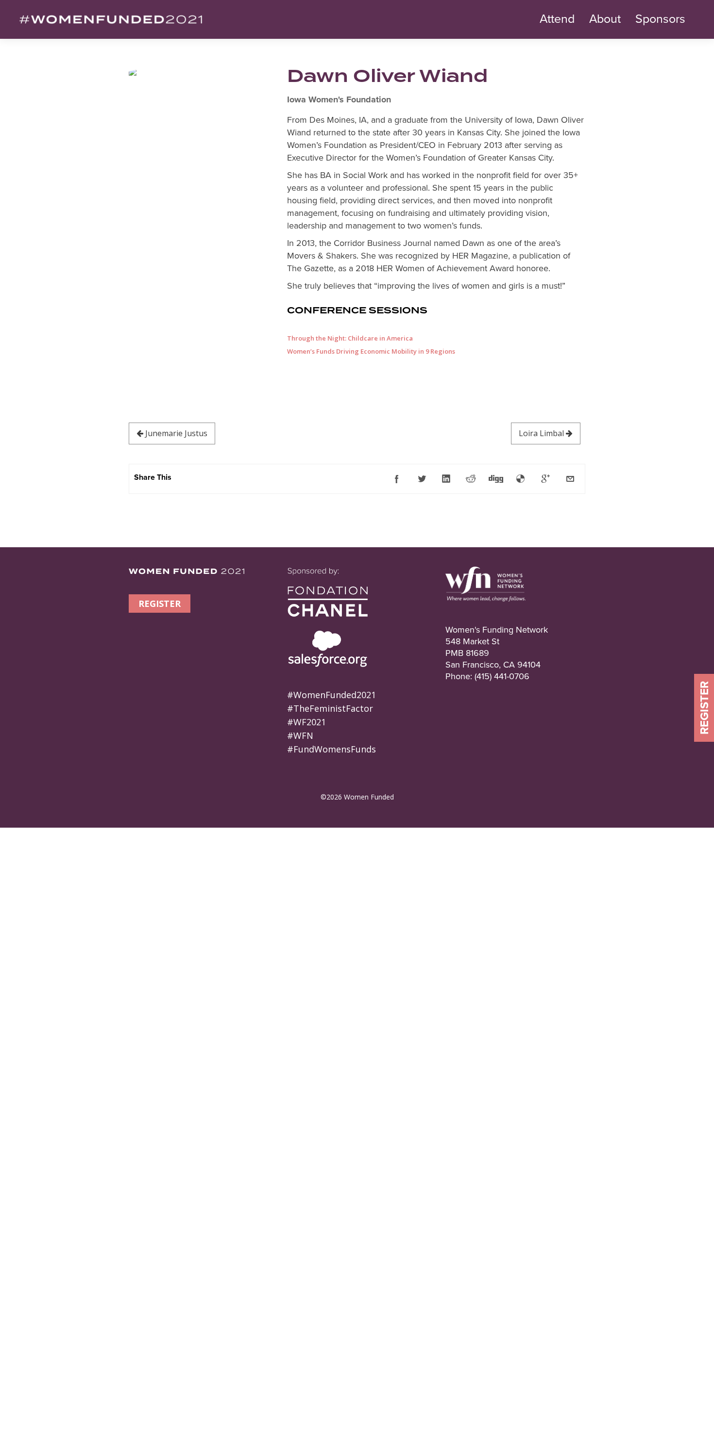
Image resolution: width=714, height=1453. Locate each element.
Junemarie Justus (175, 433)
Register (704, 708)
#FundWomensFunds (331, 749)
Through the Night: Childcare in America (350, 338)
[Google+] (545, 479)
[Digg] (496, 479)
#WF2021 (306, 722)
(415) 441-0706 (502, 676)
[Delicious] (520, 479)
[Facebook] (397, 479)
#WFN (300, 735)
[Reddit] (471, 479)
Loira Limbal (542, 433)
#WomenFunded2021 (331, 695)
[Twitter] (421, 479)
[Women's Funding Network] (485, 618)
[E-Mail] (570, 479)
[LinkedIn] (446, 479)
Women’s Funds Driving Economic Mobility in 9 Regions (371, 351)
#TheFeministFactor (330, 708)
